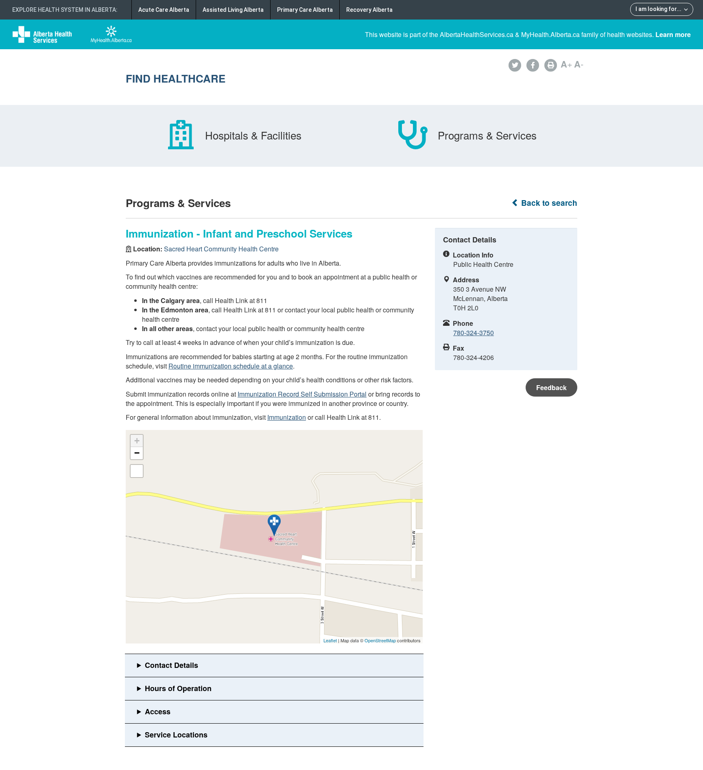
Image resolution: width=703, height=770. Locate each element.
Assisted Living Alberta (233, 10)
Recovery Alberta (369, 10)
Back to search (548, 202)
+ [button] (137, 441)
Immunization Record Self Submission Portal (302, 394)
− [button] (137, 453)
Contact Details (171, 665)
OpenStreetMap (380, 640)
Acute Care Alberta (163, 10)
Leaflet (330, 640)
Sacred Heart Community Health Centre (221, 248)
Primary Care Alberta (305, 10)
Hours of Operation (178, 688)
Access (157, 711)
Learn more (673, 34)
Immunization (286, 417)
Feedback (551, 387)
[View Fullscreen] (137, 471)
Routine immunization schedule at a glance (230, 366)
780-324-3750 (473, 332)
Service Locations (176, 734)
